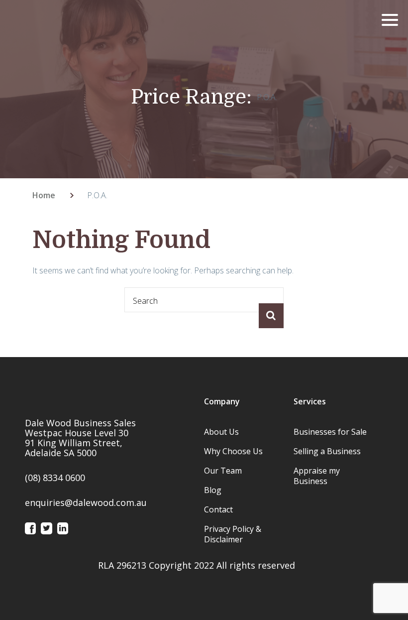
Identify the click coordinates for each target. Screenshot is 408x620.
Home (43, 195)
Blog (212, 490)
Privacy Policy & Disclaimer (232, 534)
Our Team (223, 470)
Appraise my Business (317, 476)
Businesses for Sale (330, 431)
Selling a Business (327, 451)
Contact (218, 509)
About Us (221, 431)
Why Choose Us (233, 451)
